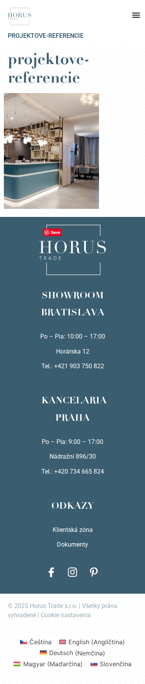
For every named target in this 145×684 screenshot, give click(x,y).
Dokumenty (72, 544)
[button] (73, 7)
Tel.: (47, 471)
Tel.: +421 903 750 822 (72, 366)
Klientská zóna (73, 529)
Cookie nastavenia (66, 615)
